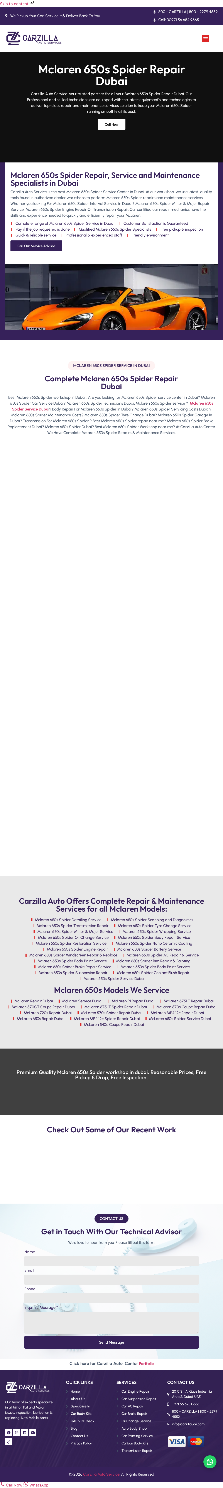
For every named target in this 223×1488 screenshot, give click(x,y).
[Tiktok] (8, 1441)
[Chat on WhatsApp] (209, 1461)
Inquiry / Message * (41, 1308)
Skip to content (15, 4)
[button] (205, 38)
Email (29, 1270)
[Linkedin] (24, 1432)
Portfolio (146, 1363)
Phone (29, 1289)
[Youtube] (32, 1432)
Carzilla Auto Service (101, 1474)
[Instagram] (16, 1432)
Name (29, 1252)
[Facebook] (8, 1432)
